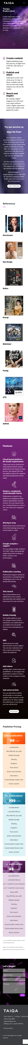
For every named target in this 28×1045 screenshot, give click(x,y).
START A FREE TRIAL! (14, 186)
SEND (22, 995)
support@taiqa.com (10, 174)
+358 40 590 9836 (9, 1019)
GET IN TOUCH (14, 711)
